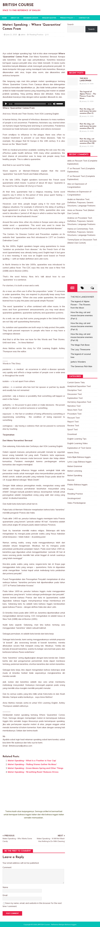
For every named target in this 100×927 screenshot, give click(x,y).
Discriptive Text (74, 390)
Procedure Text (74, 414)
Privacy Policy (66, 18)
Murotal (70, 480)
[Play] (6, 104)
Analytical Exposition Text (79, 386)
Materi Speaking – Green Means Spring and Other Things (35, 768)
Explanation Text (75, 398)
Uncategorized (73, 498)
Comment (7, 867)
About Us (15, 18)
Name (5, 887)
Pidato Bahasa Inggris (77, 484)
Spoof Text (72, 429)
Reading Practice (36, 35)
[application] (34, 103)
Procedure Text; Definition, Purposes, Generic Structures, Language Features (81, 221)
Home (4, 18)
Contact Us (84, 18)
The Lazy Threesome (80, 349)
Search (70, 24)
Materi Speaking (74, 475)
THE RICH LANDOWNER (82, 297)
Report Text (73, 421)
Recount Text (73, 417)
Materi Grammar (74, 466)
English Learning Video (77, 443)
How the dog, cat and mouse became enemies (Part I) (88, 111)
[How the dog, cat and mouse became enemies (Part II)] (72, 129)
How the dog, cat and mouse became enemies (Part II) (88, 126)
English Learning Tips (76, 439)
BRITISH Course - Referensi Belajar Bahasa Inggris (57, 924)
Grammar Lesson (30, 18)
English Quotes (49, 18)
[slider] (60, 103)
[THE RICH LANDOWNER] (72, 83)
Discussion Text (74, 394)
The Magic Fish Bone (80, 345)
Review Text (73, 425)
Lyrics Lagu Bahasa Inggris (79, 461)
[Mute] (54, 104)
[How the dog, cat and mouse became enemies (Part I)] (72, 114)
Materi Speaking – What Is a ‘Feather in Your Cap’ (32, 760)
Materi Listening (74, 471)
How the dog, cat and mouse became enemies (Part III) (88, 141)
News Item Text (74, 410)
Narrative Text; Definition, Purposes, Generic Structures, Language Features (81, 202)
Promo (70, 489)
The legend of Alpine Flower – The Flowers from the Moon (80, 304)
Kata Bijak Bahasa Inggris (79, 457)
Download (72, 434)
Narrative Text (74, 406)
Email (5, 895)
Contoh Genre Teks (76, 382)
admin (22, 35)
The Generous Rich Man (81, 366)
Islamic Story (73, 452)
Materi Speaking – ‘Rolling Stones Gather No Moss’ (32, 764)
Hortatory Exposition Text (79, 402)
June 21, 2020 (11, 35)
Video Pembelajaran (76, 503)
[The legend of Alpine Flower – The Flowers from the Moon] (72, 97)
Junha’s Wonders (78, 362)
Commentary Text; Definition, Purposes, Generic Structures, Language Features (81, 232)
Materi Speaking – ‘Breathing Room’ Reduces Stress (33, 772)
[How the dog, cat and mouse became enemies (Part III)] (72, 144)
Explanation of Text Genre (79, 448)
